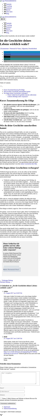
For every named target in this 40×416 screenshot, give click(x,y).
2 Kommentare (4, 48)
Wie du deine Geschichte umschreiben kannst (17, 91)
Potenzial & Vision (15, 48)
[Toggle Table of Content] (1, 86)
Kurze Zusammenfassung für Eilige (14, 90)
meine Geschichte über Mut (29, 164)
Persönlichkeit (32, 48)
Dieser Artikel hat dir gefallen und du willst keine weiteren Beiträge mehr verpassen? (21, 95)
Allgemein (25, 48)
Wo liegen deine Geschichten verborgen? (16, 93)
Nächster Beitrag (6, 282)
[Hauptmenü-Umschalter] (3, 19)
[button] (7, 52)
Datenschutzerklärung (10, 408)
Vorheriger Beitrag (6, 280)
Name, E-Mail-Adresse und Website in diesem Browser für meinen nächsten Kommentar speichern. (18, 399)
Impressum (7, 407)
